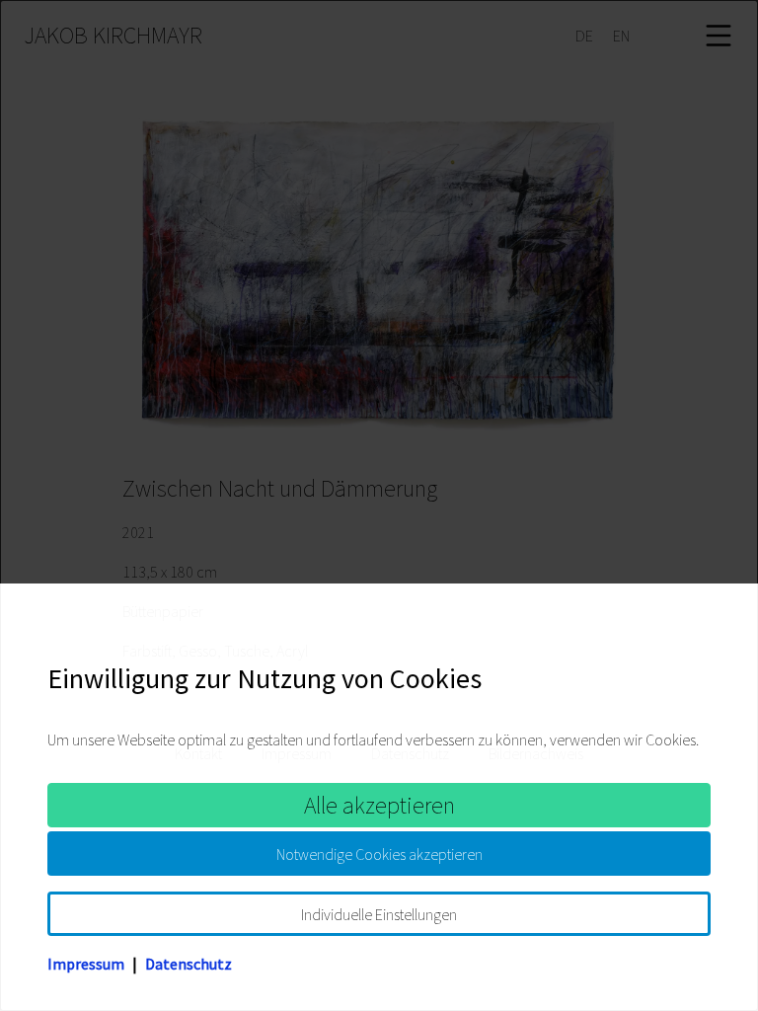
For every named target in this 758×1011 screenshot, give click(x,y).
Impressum (85, 963)
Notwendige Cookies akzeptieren (379, 854)
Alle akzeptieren (379, 805)
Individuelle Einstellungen (379, 914)
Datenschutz (188, 963)
